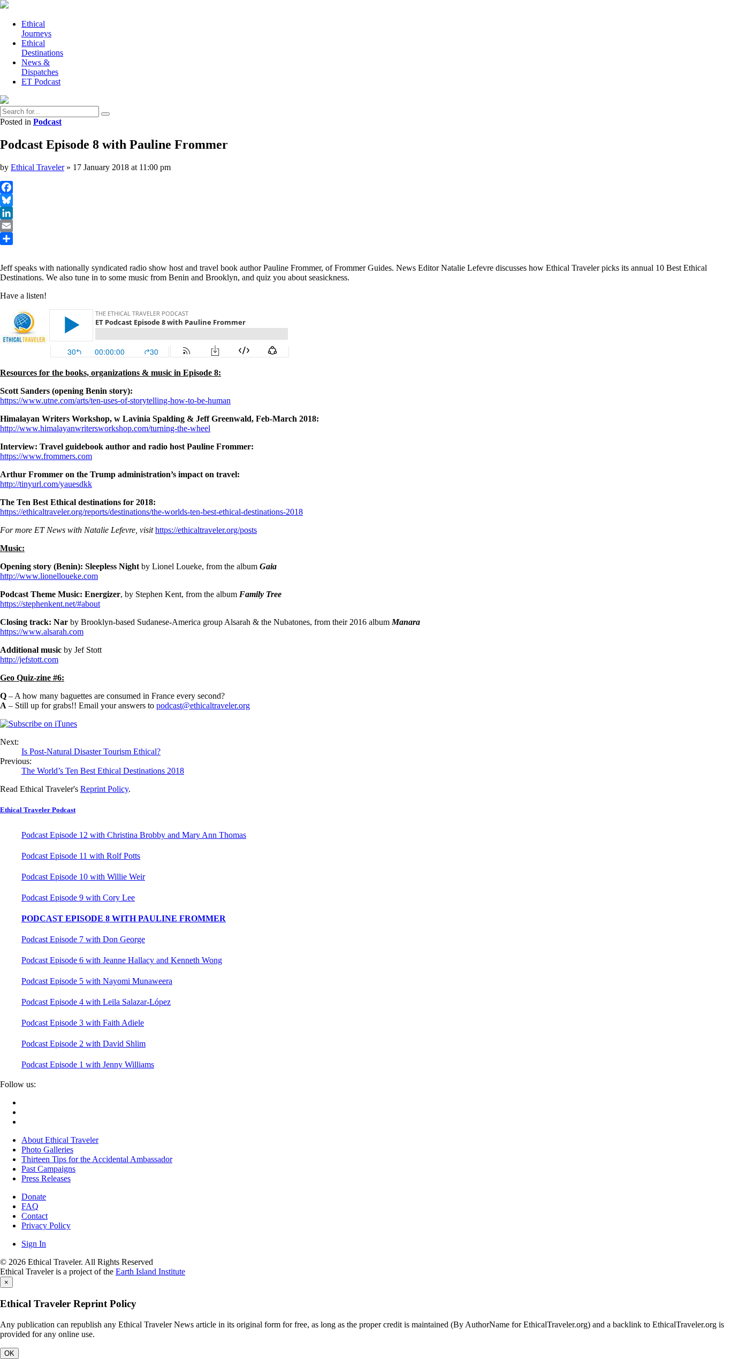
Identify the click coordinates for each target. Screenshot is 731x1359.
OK (9, 1353)
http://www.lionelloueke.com (49, 576)
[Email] (365, 225)
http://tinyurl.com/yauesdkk (46, 483)
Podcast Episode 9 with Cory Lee (78, 897)
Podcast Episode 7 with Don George (83, 939)
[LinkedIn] (365, 213)
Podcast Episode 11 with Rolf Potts (80, 855)
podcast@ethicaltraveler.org (203, 705)
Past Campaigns (48, 1168)
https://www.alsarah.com (41, 631)
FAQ (30, 1206)
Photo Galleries (47, 1149)
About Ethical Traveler (59, 1139)
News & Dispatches (39, 67)
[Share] (365, 238)
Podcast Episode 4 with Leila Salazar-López (96, 1001)
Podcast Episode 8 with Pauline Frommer (123, 918)
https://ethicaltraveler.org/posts (206, 530)
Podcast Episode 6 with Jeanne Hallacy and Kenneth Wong (121, 960)
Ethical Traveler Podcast (37, 810)
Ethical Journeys (36, 28)
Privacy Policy (46, 1225)
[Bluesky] (365, 200)
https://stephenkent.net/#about (50, 603)
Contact (34, 1215)
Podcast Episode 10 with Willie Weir (83, 876)
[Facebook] (365, 187)
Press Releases (46, 1178)
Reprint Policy (104, 788)
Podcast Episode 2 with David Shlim (83, 1043)
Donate (33, 1196)
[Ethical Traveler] (4, 5)
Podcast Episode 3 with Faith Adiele (82, 1022)
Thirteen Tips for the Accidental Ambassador (96, 1159)
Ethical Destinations (42, 48)
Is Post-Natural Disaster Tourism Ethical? (91, 751)
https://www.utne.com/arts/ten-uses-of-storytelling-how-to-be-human (115, 400)
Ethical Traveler (37, 167)
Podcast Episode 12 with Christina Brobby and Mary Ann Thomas (133, 834)
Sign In (33, 1243)
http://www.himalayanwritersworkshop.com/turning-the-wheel (105, 428)
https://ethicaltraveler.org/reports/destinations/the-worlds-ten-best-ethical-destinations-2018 (151, 511)
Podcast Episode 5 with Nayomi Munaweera (96, 981)
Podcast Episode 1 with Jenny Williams (87, 1064)
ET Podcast (40, 81)
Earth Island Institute (150, 1271)
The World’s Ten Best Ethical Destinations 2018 (102, 770)
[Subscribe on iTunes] (38, 723)
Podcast (47, 121)
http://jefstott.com (29, 659)
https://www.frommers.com (46, 456)
